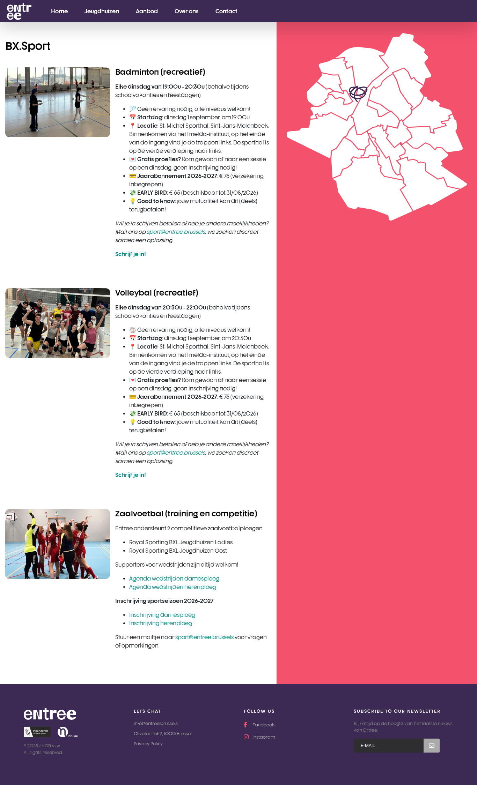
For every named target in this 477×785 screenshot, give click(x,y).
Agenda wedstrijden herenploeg (172, 587)
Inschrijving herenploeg (160, 623)
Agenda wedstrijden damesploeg (174, 578)
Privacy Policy (148, 743)
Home (59, 11)
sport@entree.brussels (204, 637)
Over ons (187, 11)
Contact (226, 11)
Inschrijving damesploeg (162, 615)
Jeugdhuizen (102, 11)
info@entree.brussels (156, 723)
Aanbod (147, 11)
